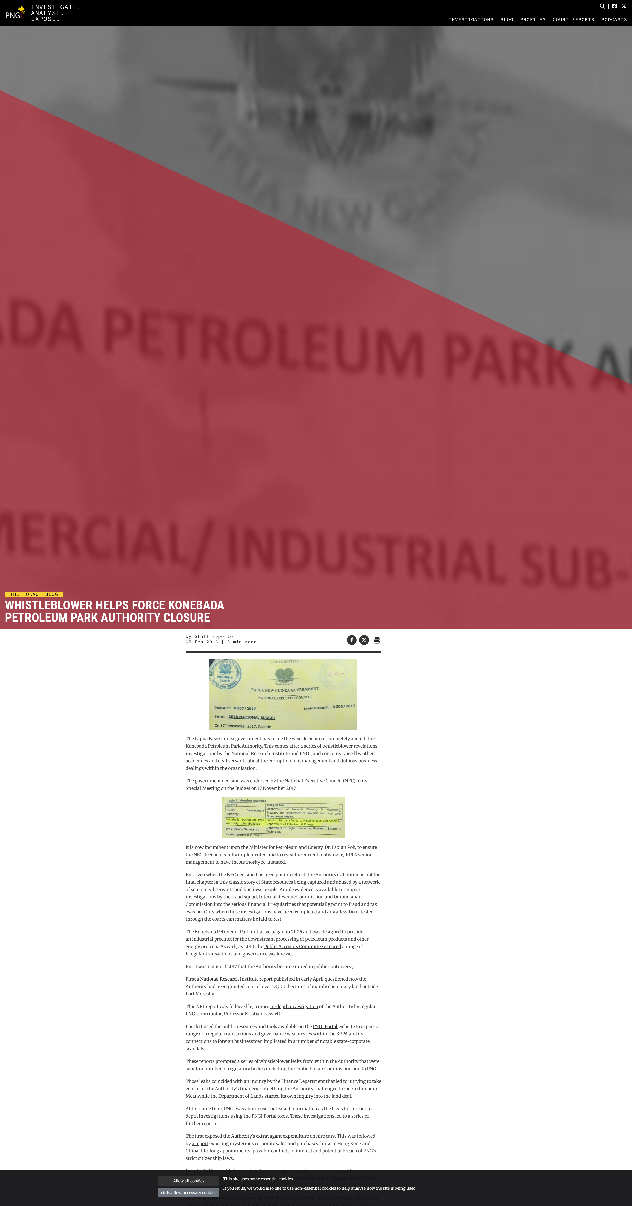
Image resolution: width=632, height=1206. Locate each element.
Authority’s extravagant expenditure (270, 1136)
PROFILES (533, 19)
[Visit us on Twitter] (624, 6)
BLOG (506, 19)
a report (200, 1143)
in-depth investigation (294, 1006)
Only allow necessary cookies (188, 1192)
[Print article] (376, 640)
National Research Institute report (236, 979)
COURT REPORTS (573, 19)
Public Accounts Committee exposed (302, 946)
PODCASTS (614, 19)
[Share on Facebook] (352, 640)
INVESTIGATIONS (471, 19)
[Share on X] (364, 640)
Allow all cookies (188, 1180)
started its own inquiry (289, 1096)
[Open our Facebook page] (615, 6)
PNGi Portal (325, 1026)
